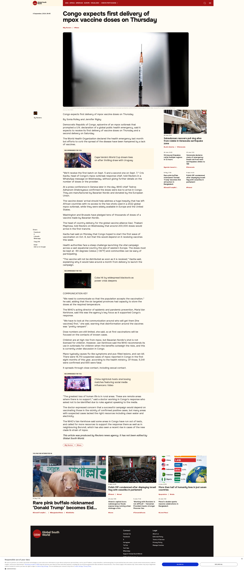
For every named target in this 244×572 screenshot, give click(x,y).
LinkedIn (36, 236)
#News (76, 28)
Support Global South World (132, 554)
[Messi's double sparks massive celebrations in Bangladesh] (170, 505)
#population (163, 494)
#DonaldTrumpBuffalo (171, 187)
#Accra (110, 512)
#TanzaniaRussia (139, 512)
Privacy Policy (157, 542)
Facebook (37, 232)
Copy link (37, 241)
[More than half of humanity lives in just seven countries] (183, 475)
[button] (81, 569)
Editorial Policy (158, 537)
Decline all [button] (219, 564)
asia (66, 3)
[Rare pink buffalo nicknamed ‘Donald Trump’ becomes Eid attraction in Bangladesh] (174, 179)
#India (172, 494)
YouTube (126, 548)
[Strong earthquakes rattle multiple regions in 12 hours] (174, 159)
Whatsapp (37, 238)
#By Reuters (67, 28)
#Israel (119, 494)
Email (35, 245)
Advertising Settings (42, 566)
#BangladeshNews (56, 512)
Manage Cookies (158, 545)
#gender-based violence (171, 167)
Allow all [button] (180, 564)
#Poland (189, 187)
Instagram (126, 542)
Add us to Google (40, 247)
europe (87, 3)
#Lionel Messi (163, 512)
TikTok (125, 545)
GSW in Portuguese (108, 3)
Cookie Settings (78, 566)
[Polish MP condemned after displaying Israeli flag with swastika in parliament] (196, 179)
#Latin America (169, 147)
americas (79, 3)
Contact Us (127, 534)
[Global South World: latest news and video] (46, 3)
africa (72, 3)
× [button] (242, 559)
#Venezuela (181, 147)
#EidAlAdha (70, 512)
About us (156, 534)
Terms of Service (158, 539)
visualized (95, 3)
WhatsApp (126, 551)
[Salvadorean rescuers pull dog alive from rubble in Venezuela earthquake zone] (185, 129)
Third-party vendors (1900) (32, 564)
